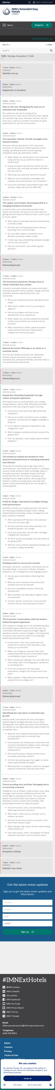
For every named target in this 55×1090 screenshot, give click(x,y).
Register (39, 25)
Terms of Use (11, 1055)
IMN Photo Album (15, 1007)
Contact (8, 1047)
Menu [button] (10, 25)
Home (7, 1043)
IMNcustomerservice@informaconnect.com (23, 1025)
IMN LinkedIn (12, 991)
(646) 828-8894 (10, 1033)
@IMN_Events (13, 987)
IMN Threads (12, 1016)
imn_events (11, 995)
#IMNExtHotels (25, 980)
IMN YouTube (13, 1003)
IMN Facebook (13, 999)
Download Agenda (40, 38)
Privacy (8, 1051)
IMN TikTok (12, 1012)
